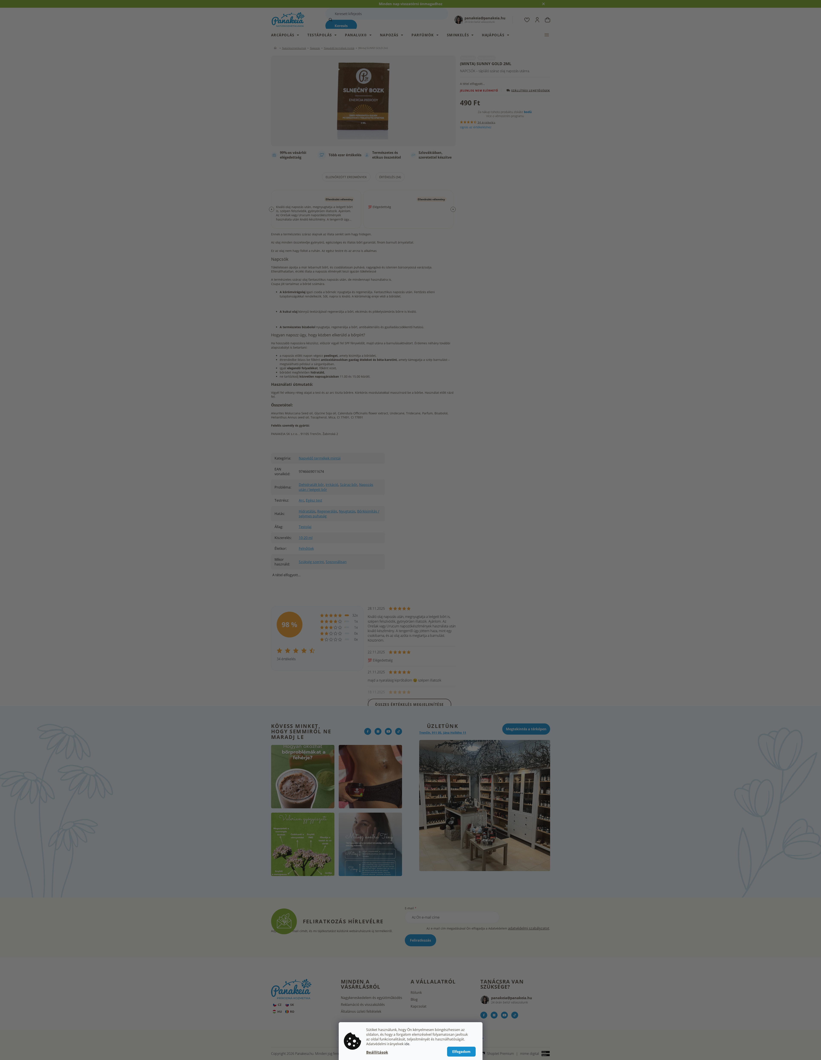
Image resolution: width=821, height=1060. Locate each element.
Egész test (314, 500)
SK (292, 1005)
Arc (301, 500)
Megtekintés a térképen (526, 729)
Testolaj (305, 526)
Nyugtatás (347, 511)
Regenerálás (327, 511)
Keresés (341, 25)
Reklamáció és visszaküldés (363, 1004)
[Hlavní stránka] (276, 48)
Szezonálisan (336, 561)
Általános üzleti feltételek (361, 1011)
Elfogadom (461, 1051)
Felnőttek (306, 548)
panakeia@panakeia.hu (511, 998)
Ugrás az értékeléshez (476, 127)
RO (292, 1011)
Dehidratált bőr (311, 484)
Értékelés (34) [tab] (390, 177)
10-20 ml (306, 537)
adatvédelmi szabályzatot (528, 928)
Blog (414, 999)
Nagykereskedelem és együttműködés (371, 997)
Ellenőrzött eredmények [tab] (346, 177)
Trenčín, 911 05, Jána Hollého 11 (442, 733)
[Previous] (271, 209)
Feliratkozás (420, 940)
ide (406, 1044)
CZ (279, 1005)
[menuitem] (287, 35)
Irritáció (332, 484)
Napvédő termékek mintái (320, 458)
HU (279, 1011)
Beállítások (377, 1052)
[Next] (453, 209)
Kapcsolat (418, 1006)
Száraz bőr (348, 484)
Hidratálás (307, 511)
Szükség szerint (311, 561)
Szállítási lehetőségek (530, 90)
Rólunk (416, 992)
